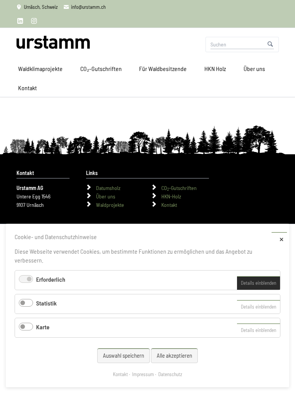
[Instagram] (34, 21)
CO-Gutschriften (179, 188)
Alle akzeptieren (174, 355)
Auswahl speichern (123, 355)
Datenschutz (170, 374)
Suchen (270, 44)
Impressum (143, 374)
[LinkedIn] (20, 21)
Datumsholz (108, 188)
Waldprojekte (110, 204)
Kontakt (169, 204)
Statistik (46, 303)
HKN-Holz (171, 196)
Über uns (105, 196)
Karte (43, 326)
